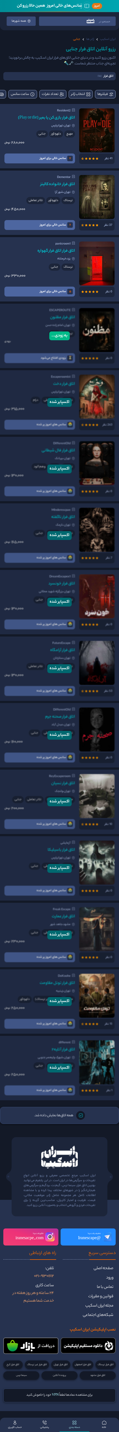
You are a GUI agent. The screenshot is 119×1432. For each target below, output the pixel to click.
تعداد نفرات (50, 94)
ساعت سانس (20, 94)
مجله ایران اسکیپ (99, 1306)
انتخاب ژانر (78, 94)
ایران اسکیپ (108, 39)
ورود (109, 1278)
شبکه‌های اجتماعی (98, 1315)
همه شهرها (19, 21)
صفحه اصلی (103, 1268)
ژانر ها (90, 39)
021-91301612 (44, 1276)
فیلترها (102, 94)
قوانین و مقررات (100, 1296)
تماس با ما (105, 1287)
